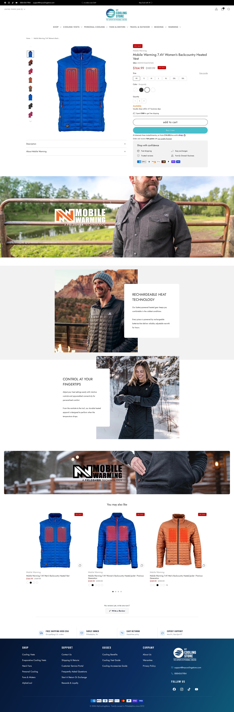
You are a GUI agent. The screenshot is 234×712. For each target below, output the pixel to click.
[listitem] (117, 2)
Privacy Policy (149, 665)
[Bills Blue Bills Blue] (135, 90)
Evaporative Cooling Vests (34, 660)
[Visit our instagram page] (9, 3)
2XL (174, 78)
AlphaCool (27, 683)
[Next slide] (121, 89)
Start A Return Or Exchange (74, 677)
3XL (183, 78)
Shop (56, 27)
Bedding (159, 27)
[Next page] (207, 541)
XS (136, 78)
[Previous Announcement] (82, 2)
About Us (147, 654)
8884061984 (180, 673)
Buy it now (170, 130)
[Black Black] (141, 90)
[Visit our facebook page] (5, 3)
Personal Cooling (94, 27)
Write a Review (120, 611)
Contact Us (67, 654)
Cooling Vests (71, 27)
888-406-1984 (25, 2)
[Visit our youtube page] (16, 3)
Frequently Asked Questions (74, 671)
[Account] (216, 9)
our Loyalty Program (165, 138)
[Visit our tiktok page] (13, 3)
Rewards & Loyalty (70, 683)
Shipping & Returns (70, 660)
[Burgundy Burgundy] (147, 90)
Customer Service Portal (72, 665)
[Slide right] (30, 121)
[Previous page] (26, 541)
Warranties (147, 660)
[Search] (228, 9)
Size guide (203, 73)
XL (166, 78)
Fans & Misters (117, 27)
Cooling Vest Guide (111, 660)
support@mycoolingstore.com (43, 2)
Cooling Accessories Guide (114, 665)
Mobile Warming (140, 50)
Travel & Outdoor (140, 27)
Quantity (136, 96)
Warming (173, 27)
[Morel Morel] (153, 90)
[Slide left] (30, 47)
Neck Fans (27, 665)
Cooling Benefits (109, 654)
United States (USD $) (13, 9)
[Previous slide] (42, 89)
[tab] (112, 591)
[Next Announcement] (152, 2)
